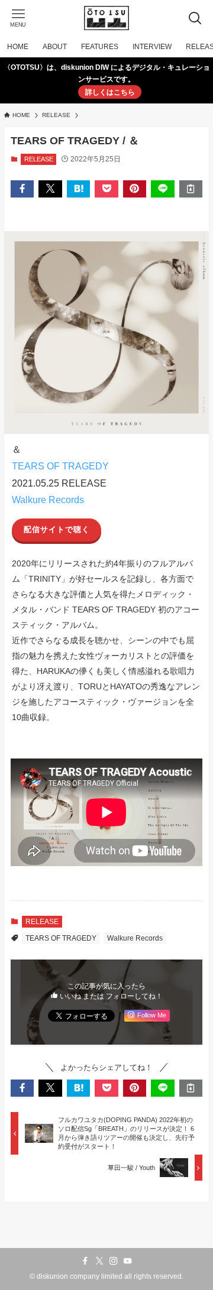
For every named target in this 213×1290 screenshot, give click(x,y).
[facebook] (85, 1261)
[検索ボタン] (195, 18)
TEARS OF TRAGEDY (60, 466)
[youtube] (127, 1261)
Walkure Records (48, 500)
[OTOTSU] (106, 18)
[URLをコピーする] (190, 188)
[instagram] (113, 1261)
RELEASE (38, 159)
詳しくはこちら (110, 92)
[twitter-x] (99, 1261)
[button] (22, 188)
